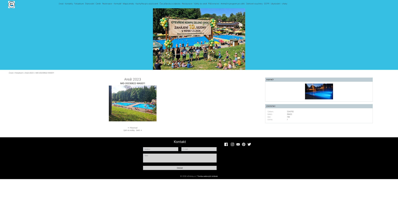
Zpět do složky (129, 130)
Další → (139, 130)
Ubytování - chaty (279, 3)
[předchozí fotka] (77, 104)
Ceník (98, 3)
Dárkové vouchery (254, 3)
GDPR (266, 3)
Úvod (61, 3)
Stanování (89, 3)
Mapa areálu (128, 3)
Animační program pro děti (233, 3)
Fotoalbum (79, 3)
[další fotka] (188, 104)
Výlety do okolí (200, 3)
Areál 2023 (29, 73)
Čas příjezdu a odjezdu (170, 3)
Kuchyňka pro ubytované (146, 3)
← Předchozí (132, 128)
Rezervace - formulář (111, 3)
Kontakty (69, 3)
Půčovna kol (213, 3)
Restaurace (187, 3)
